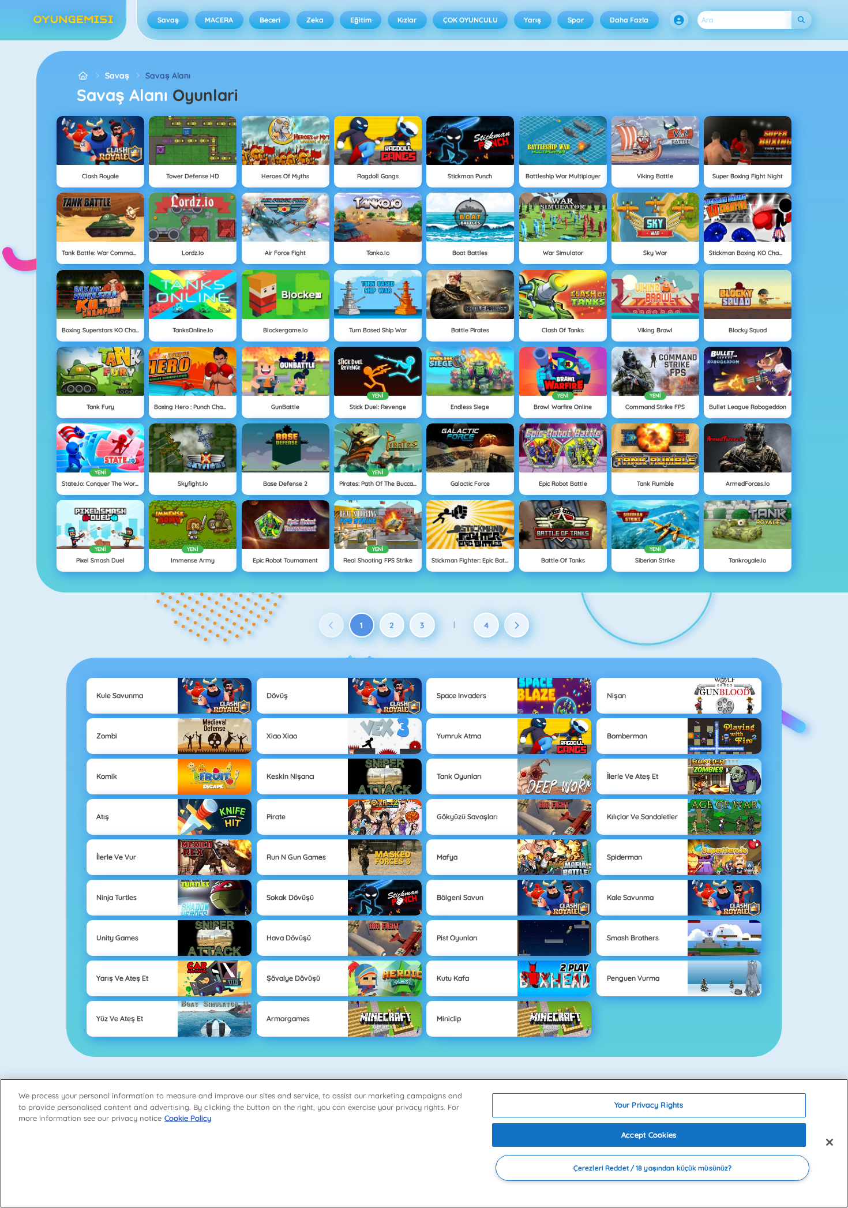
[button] (679, 20)
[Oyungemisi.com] (83, 76)
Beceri (270, 20)
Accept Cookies (648, 1134)
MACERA (219, 20)
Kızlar (407, 20)
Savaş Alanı (167, 75)
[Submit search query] (801, 20)
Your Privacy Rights (648, 1104)
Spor (576, 20)
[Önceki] (331, 625)
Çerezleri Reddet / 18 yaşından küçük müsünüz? (652, 1168)
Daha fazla (629, 20)
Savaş (168, 20)
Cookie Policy (187, 1118)
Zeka (315, 20)
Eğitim (361, 20)
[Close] (829, 1142)
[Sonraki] (517, 625)
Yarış (532, 20)
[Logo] (74, 20)
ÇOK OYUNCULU (470, 20)
